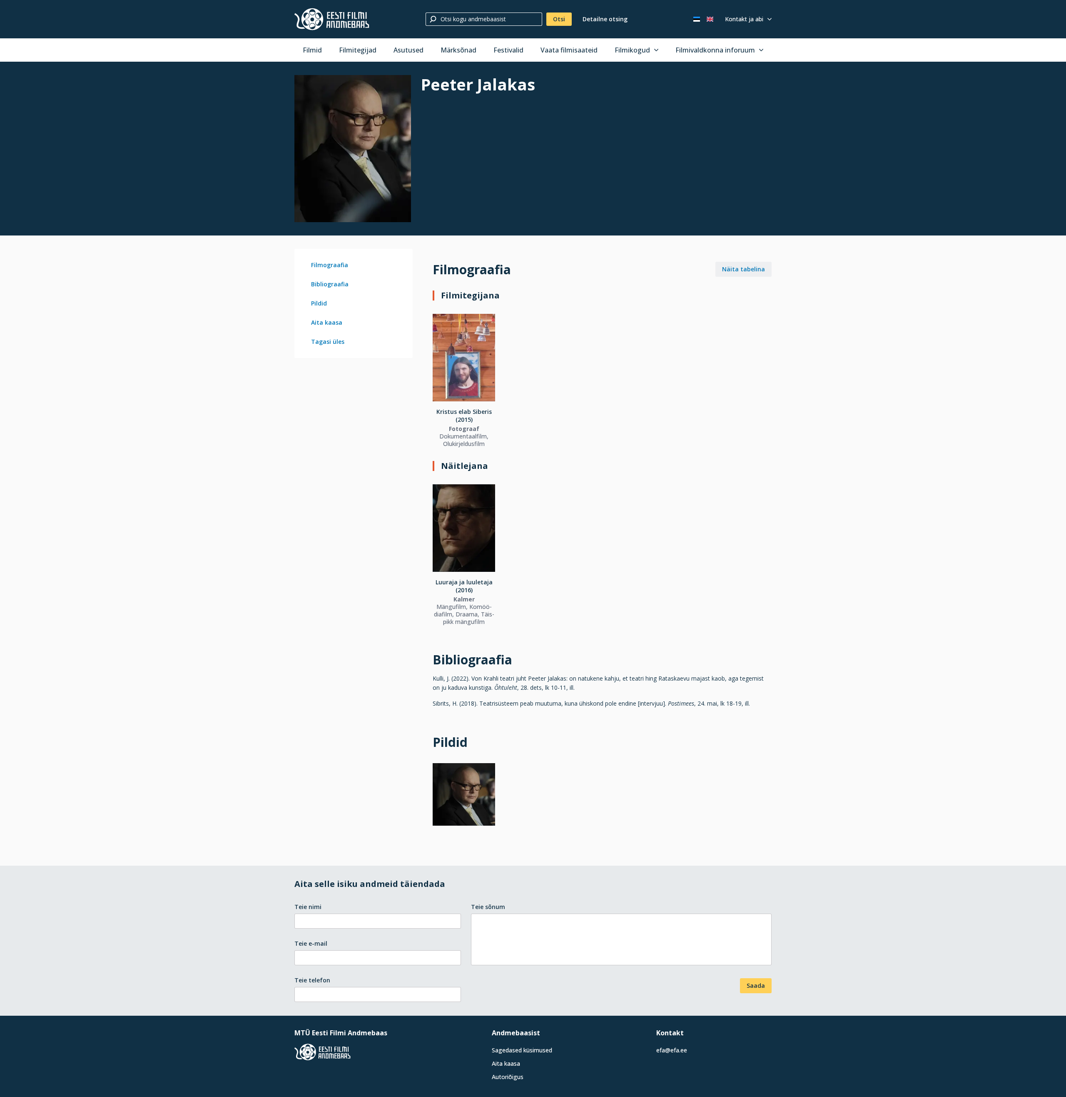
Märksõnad (458, 50)
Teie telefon (312, 980)
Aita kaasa (326, 322)
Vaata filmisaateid (569, 50)
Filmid (312, 50)
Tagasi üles (327, 342)
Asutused (408, 50)
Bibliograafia (330, 284)
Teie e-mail (310, 943)
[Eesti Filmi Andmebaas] (331, 19)
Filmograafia (329, 265)
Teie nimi (307, 907)
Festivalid (508, 50)
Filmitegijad (357, 50)
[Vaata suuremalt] (352, 148)
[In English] (710, 19)
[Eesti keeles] (696, 19)
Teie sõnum (488, 907)
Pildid (319, 303)
